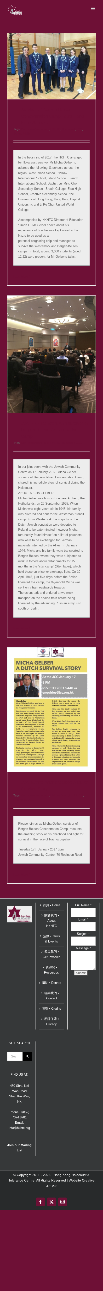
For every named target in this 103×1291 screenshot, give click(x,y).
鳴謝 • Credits (51, 1008)
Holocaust (68, 129)
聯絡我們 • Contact (51, 995)
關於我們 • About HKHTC (51, 921)
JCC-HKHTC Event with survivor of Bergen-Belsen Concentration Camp (54, 430)
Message (83, 948)
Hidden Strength (61, 795)
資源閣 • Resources (51, 969)
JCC (79, 129)
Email (83, 919)
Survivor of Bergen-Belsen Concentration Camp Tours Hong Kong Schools (52, 116)
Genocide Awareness (35, 129)
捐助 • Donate (51, 983)
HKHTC (55, 129)
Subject (83, 934)
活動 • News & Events (51, 938)
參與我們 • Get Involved (51, 954)
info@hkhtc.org (19, 1128)
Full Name (83, 905)
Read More (20, 276)
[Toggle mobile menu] (93, 8)
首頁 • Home (51, 905)
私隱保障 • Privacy (51, 1021)
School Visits (21, 133)
